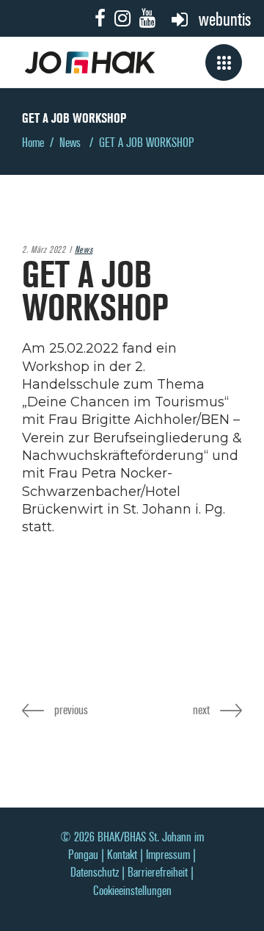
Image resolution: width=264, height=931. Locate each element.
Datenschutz (94, 872)
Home (33, 143)
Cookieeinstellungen (132, 891)
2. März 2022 (44, 250)
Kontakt (122, 855)
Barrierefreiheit (158, 872)
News (70, 143)
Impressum (168, 855)
